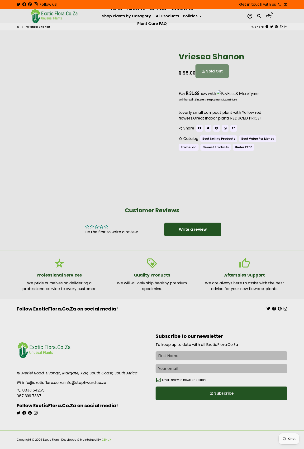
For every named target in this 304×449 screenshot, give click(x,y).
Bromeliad (188, 147)
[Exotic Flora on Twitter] (18, 4)
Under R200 (243, 147)
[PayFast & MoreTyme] (238, 93)
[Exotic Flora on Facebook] (24, 4)
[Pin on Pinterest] (276, 27)
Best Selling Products (218, 139)
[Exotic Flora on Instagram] (36, 4)
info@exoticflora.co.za (40, 382)
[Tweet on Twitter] (271, 27)
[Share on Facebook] (267, 27)
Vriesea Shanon (38, 27)
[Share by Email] (286, 27)
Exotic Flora (51, 440)
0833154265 (30, 390)
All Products (167, 16)
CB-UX (106, 440)
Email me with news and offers (184, 380)
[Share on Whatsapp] (281, 27)
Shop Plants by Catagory (126, 16)
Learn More (230, 99)
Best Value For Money (257, 139)
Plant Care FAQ (152, 23)
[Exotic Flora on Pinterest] (30, 4)
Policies (192, 16)
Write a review (193, 229)
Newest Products (216, 147)
